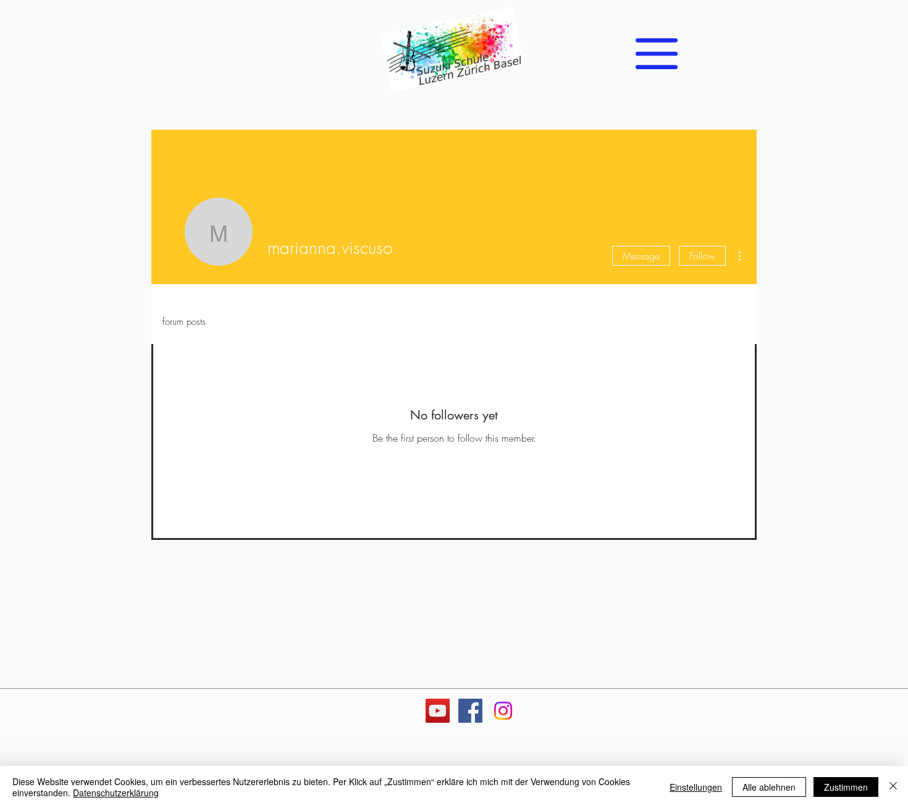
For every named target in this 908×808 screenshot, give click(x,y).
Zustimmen (846, 787)
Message (641, 256)
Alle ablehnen (769, 787)
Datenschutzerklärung (116, 792)
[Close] (893, 787)
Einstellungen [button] (696, 787)
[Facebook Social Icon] (470, 711)
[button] (657, 53)
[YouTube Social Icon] (438, 711)
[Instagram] (503, 711)
